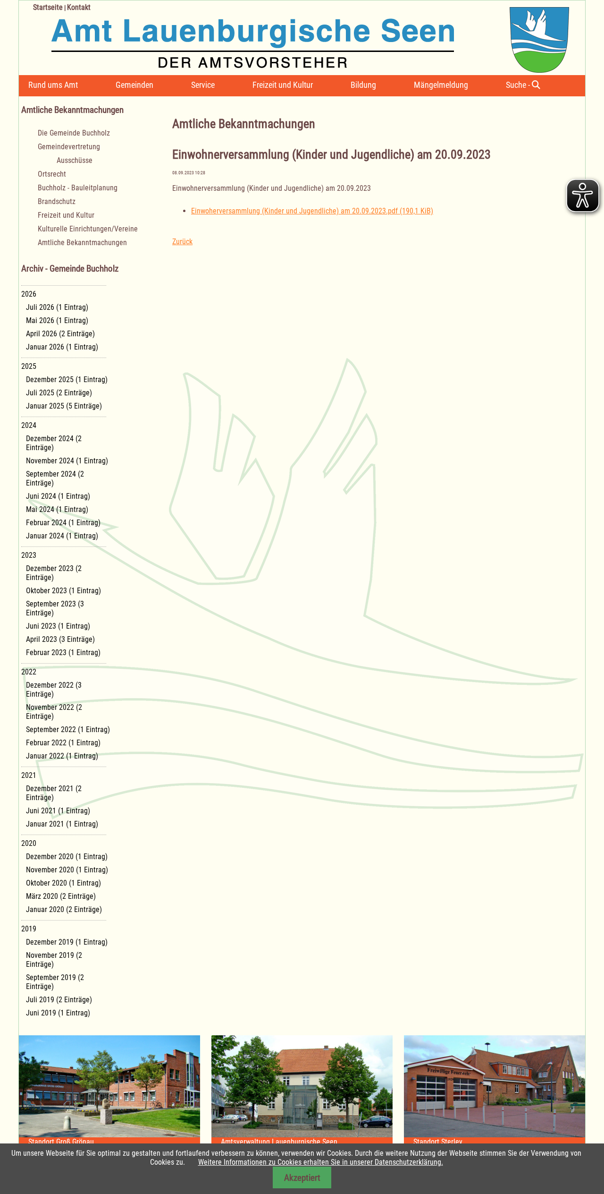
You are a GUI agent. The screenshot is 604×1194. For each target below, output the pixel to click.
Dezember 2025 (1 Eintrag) (67, 379)
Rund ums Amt (53, 85)
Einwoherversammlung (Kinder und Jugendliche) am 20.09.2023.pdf (312, 210)
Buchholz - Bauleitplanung (77, 187)
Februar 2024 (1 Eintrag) (63, 522)
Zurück (182, 241)
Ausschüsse (74, 160)
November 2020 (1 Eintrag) (67, 869)
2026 (28, 294)
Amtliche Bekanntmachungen (82, 242)
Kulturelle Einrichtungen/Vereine (88, 228)
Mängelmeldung (441, 85)
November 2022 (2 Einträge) (54, 712)
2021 (28, 775)
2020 (28, 843)
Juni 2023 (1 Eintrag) (58, 626)
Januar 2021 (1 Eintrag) (62, 823)
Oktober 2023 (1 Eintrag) (63, 590)
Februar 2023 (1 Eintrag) (63, 652)
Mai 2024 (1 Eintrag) (57, 509)
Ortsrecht (52, 174)
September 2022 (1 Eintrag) (68, 729)
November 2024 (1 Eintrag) (67, 460)
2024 (28, 425)
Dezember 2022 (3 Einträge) (54, 690)
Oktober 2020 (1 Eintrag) (63, 882)
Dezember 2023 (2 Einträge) (54, 573)
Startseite (48, 7)
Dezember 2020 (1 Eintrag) (67, 856)
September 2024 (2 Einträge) (55, 478)
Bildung (363, 85)
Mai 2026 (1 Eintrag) (57, 320)
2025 (28, 366)
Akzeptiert (302, 1177)
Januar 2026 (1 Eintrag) (62, 346)
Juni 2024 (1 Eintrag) (58, 496)
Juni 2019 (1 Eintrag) (58, 1012)
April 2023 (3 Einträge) (60, 639)
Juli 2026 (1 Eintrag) (57, 307)
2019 (28, 928)
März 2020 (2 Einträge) (61, 896)
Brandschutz (57, 201)
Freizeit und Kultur (282, 85)
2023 (28, 555)
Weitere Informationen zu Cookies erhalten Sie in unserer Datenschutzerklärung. (320, 1162)
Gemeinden (134, 85)
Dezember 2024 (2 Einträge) (54, 443)
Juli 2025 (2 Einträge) (59, 392)
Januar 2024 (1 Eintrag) (62, 535)
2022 (28, 671)
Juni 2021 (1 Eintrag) (58, 810)
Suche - (519, 85)
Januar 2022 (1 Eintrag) (62, 755)
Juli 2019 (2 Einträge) (59, 999)
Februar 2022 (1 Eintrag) (63, 742)
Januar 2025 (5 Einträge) (64, 405)
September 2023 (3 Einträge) (55, 608)
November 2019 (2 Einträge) (54, 960)
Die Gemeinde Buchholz (74, 132)
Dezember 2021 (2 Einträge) (54, 793)
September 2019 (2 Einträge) (55, 982)
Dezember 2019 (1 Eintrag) (67, 942)
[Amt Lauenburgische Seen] (294, 36)
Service (203, 85)
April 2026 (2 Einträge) (60, 333)
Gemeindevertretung (69, 146)
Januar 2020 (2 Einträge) (64, 909)
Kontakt (79, 7)
